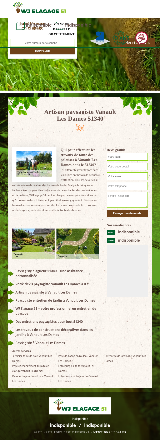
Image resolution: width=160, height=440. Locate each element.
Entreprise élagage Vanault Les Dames (76, 369)
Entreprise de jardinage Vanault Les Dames (125, 359)
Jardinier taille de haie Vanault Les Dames (32, 359)
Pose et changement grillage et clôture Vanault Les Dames (30, 369)
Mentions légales (109, 432)
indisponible (39, 25)
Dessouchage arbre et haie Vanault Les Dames (32, 379)
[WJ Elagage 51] (39, 8)
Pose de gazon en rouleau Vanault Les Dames (78, 359)
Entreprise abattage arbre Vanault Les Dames (78, 379)
